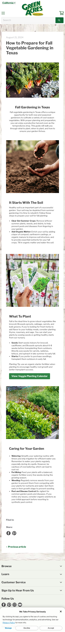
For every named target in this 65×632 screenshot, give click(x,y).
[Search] (59, 20)
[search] (28, 20)
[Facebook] (8, 533)
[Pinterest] (14, 533)
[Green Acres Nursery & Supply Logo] (32, 8)
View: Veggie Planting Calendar (29, 376)
